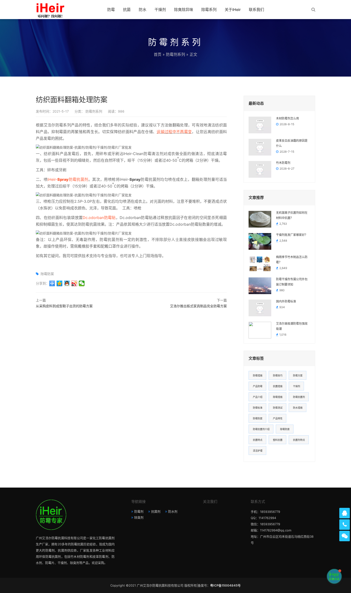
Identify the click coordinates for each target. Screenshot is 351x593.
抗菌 (127, 9)
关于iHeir (233, 9)
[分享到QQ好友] (67, 283)
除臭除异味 (183, 9)
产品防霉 (257, 386)
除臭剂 (139, 517)
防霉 (111, 9)
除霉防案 (47, 274)
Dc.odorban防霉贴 (99, 217)
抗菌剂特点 (299, 439)
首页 (157, 54)
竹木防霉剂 (283, 163)
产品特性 (277, 418)
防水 (142, 9)
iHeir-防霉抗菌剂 (68, 179)
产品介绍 (257, 396)
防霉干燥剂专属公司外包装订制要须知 (292, 282)
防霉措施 (257, 375)
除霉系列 (209, 9)
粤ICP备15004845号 (225, 585)
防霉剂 (139, 511)
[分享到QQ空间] (60, 283)
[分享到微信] (82, 283)
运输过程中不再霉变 (174, 131)
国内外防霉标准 (286, 301)
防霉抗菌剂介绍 (261, 429)
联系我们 (256, 9)
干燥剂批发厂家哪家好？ (292, 235)
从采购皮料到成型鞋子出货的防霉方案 (64, 306)
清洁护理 (257, 450)
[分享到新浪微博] (74, 283)
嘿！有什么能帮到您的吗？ (307, 576)
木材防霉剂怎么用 (287, 118)
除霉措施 (277, 396)
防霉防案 (257, 418)
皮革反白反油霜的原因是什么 (292, 143)
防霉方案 (298, 375)
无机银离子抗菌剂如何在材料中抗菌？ (292, 215)
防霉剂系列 (175, 54)
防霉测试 (277, 407)
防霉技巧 (277, 375)
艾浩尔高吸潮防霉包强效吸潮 (292, 326)
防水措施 (298, 407)
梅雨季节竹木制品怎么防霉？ (292, 259)
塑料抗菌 (277, 439)
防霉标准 (257, 407)
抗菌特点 (257, 439)
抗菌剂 (155, 511)
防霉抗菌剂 (299, 396)
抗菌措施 (277, 386)
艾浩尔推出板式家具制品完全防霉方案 (198, 306)
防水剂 (172, 511)
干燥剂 (160, 9)
